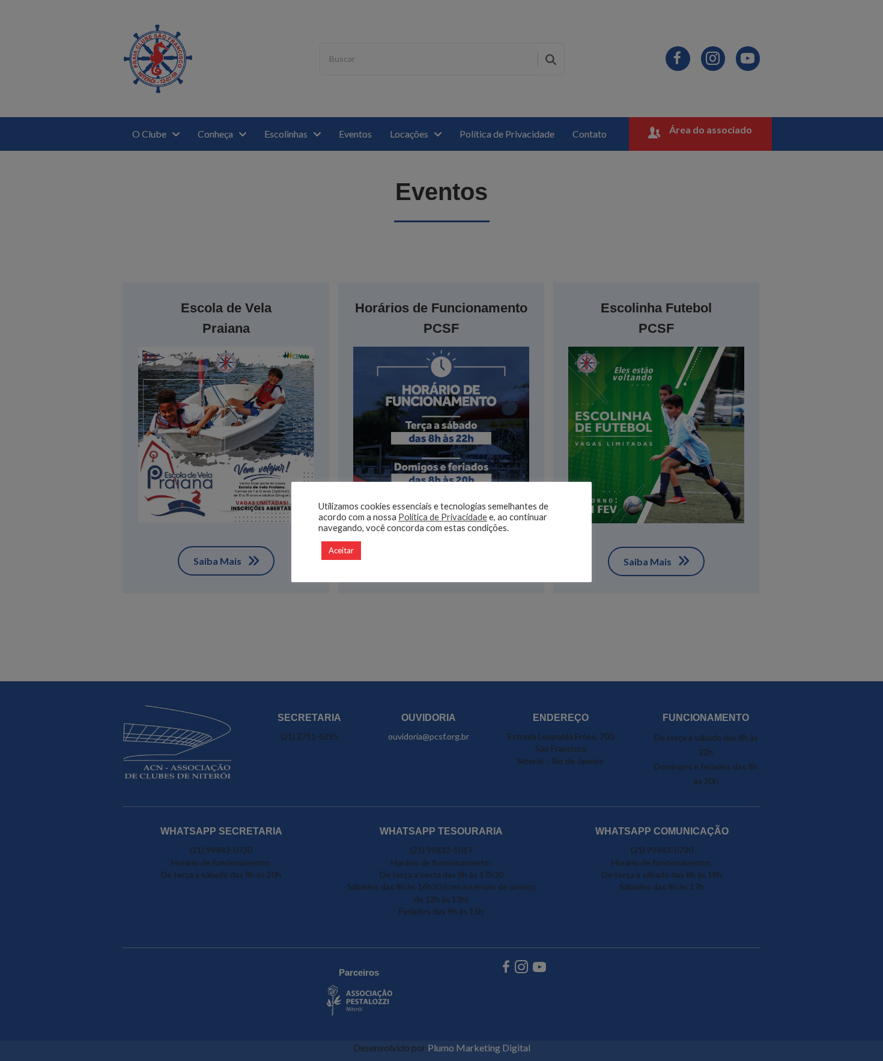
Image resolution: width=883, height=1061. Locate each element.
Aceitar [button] (341, 550)
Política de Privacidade (442, 517)
